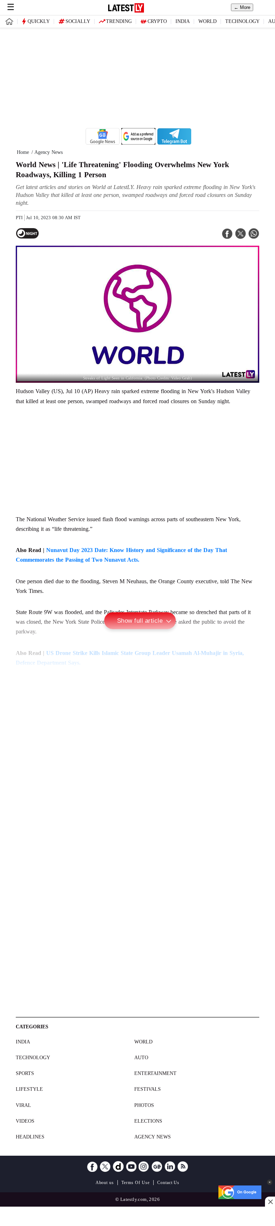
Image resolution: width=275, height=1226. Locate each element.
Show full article (140, 620)
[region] (137, 78)
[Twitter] (105, 1166)
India (182, 21)
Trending (119, 21)
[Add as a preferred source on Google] (138, 143)
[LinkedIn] (169, 1166)
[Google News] (156, 1166)
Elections (148, 1121)
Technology (242, 21)
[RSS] (182, 1166)
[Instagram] (144, 1166)
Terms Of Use (135, 1182)
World (207, 21)
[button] (269, 1182)
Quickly (39, 21)
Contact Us (168, 1182)
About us (105, 1182)
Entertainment (155, 1073)
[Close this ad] (270, 1202)
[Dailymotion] (118, 1166)
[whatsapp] (254, 233)
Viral (23, 1105)
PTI (19, 217)
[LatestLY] (126, 11)
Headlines (30, 1137)
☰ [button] (11, 7)
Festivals (147, 1089)
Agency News (152, 1137)
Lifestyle (29, 1089)
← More (242, 7)
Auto (141, 1057)
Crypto (157, 21)
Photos (144, 1105)
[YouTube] (131, 1166)
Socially (78, 21)
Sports (25, 1073)
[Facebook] (92, 1166)
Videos (25, 1121)
